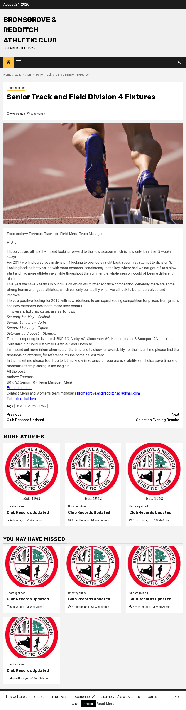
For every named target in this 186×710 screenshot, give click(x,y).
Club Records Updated (25, 417)
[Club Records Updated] (31, 471)
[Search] (179, 62)
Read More (105, 704)
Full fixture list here (22, 399)
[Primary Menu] (20, 62)
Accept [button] (88, 703)
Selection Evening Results (157, 417)
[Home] (8, 62)
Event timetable (19, 388)
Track (42, 406)
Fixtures (30, 406)
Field (19, 406)
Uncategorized (16, 87)
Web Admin (38, 113)
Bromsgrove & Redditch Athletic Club (30, 30)
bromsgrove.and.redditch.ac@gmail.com (108, 393)
